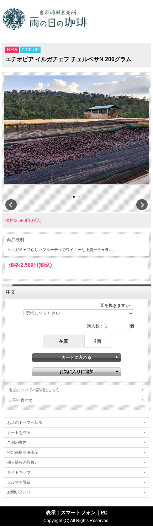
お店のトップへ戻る (24, 422)
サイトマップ (19, 472)
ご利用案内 (17, 442)
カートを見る (19, 432)
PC (104, 512)
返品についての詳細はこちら (34, 390)
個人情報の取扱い (22, 462)
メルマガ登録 (19, 482)
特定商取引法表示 (22, 452)
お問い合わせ (20, 400)
